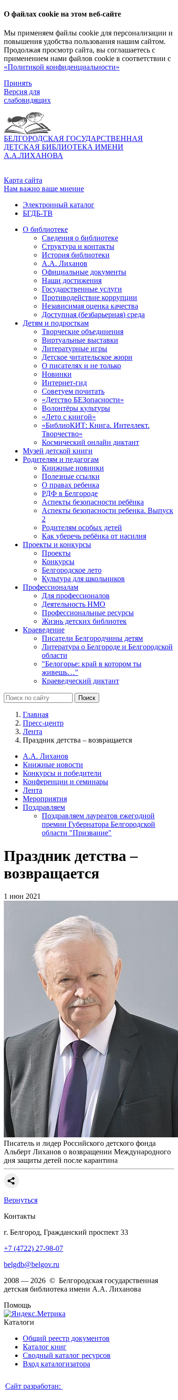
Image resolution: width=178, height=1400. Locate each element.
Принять (18, 83)
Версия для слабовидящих (27, 96)
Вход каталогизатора (56, 1364)
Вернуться (20, 1200)
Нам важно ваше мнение (44, 189)
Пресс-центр (43, 723)
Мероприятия (45, 799)
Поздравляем (44, 807)
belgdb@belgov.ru (31, 1264)
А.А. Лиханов (45, 756)
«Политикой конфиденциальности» (62, 67)
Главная (35, 714)
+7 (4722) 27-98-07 (33, 1248)
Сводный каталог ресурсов (67, 1355)
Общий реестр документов (66, 1338)
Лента (32, 731)
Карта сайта (23, 180)
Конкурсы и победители (62, 773)
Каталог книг (44, 1347)
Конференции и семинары (65, 782)
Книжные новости (53, 765)
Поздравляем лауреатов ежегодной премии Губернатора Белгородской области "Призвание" (98, 824)
